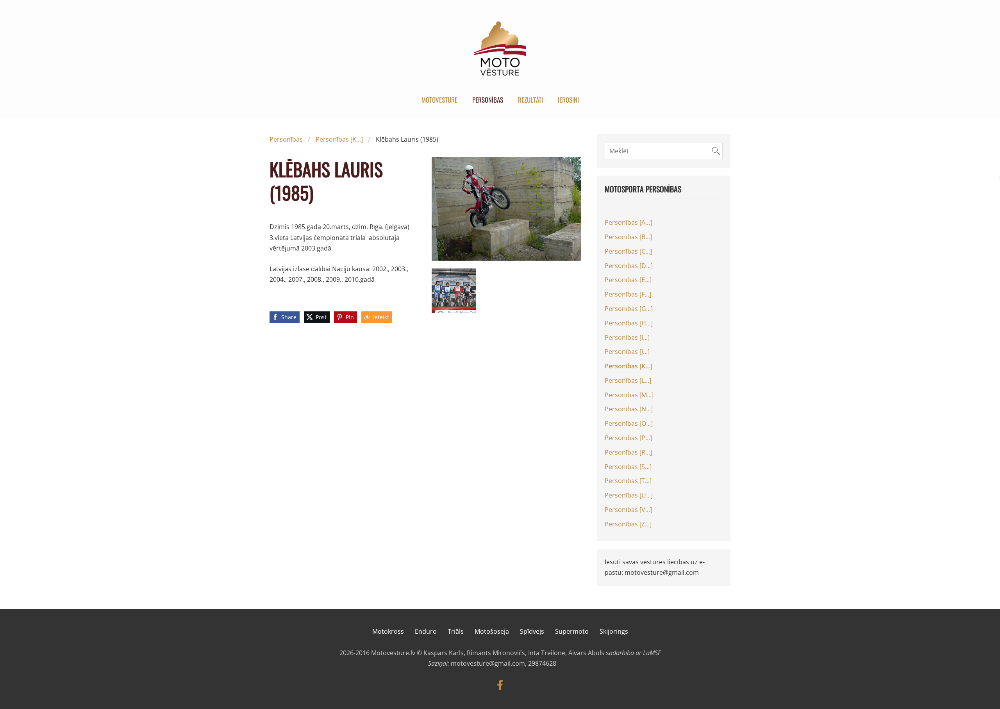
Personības (286, 139)
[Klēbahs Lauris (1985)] (454, 290)
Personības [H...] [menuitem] (629, 323)
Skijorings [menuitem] (614, 631)
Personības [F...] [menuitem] (628, 294)
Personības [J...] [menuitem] (627, 351)
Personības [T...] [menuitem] (628, 480)
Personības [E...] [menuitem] (628, 279)
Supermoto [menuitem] (572, 631)
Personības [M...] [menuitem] (629, 395)
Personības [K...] (339, 139)
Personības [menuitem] (487, 100)
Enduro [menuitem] (426, 631)
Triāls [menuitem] (456, 631)
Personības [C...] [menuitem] (628, 251)
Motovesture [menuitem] (439, 100)
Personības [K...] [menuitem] (628, 366)
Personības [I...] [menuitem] (627, 337)
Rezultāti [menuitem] (530, 100)
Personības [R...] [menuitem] (628, 452)
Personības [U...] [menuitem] (629, 495)
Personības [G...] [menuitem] (629, 308)
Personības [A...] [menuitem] (628, 222)
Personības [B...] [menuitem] (628, 237)
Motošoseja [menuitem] (492, 631)
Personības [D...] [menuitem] (629, 265)
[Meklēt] (716, 151)
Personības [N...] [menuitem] (629, 409)
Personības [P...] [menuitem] (628, 438)
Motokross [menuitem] (388, 631)
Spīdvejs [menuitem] (532, 631)
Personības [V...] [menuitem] (628, 509)
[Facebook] (500, 685)
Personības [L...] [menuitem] (628, 380)
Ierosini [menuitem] (568, 100)
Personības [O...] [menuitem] (629, 423)
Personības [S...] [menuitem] (628, 466)
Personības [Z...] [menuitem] (628, 524)
